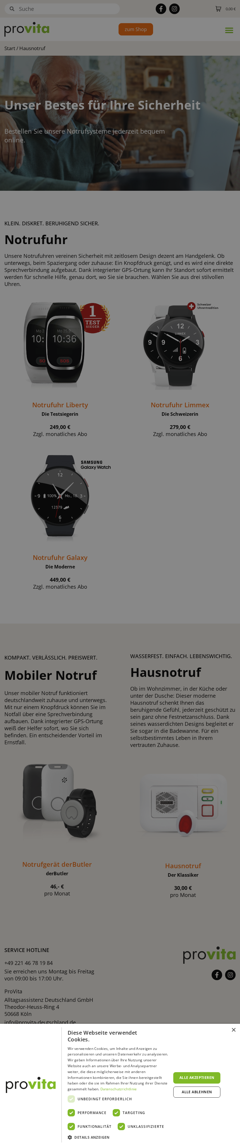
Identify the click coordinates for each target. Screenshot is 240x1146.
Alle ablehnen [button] (197, 1091)
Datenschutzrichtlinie (118, 1089)
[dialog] (120, 1085)
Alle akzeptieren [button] (196, 1077)
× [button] (233, 1030)
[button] (118, 1137)
